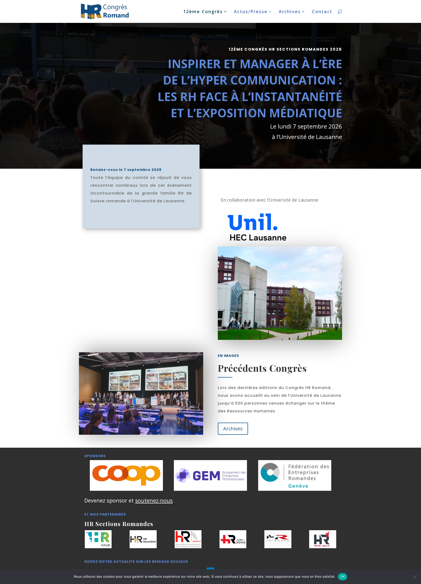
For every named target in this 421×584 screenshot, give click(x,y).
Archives (290, 12)
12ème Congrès (203, 12)
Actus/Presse (251, 12)
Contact (322, 12)
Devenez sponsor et (128, 500)
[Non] (414, 576)
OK (342, 576)
